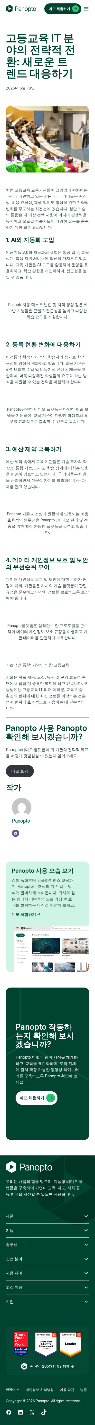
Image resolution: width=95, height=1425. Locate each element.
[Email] (15, 833)
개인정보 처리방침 (40, 1390)
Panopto (21, 821)
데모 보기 (19, 771)
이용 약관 (67, 1390)
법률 (83, 1390)
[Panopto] (21, 9)
